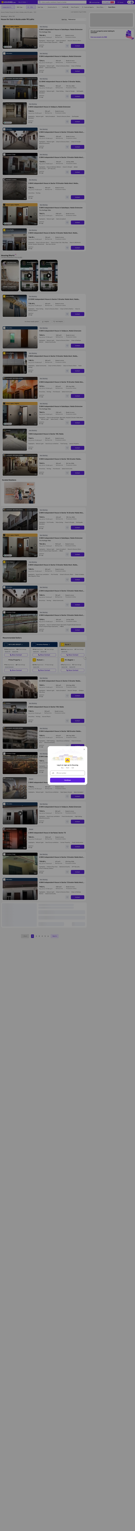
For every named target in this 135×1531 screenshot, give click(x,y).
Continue (67, 780)
